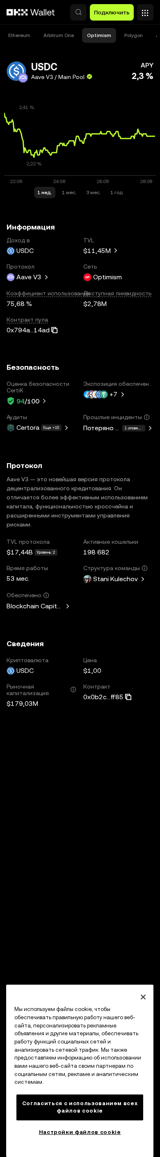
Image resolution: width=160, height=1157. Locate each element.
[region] (79, 1071)
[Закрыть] (143, 997)
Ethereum (19, 35)
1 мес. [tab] (69, 192)
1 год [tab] (116, 192)
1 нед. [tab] (44, 192)
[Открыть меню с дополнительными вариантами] (145, 10)
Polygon (133, 35)
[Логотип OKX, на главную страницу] (31, 12)
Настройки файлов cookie (80, 1132)
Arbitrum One (58, 35)
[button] (78, 12)
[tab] (19, 35)
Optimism (99, 35)
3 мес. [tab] (93, 192)
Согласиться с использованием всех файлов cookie (80, 1107)
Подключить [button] (112, 12)
